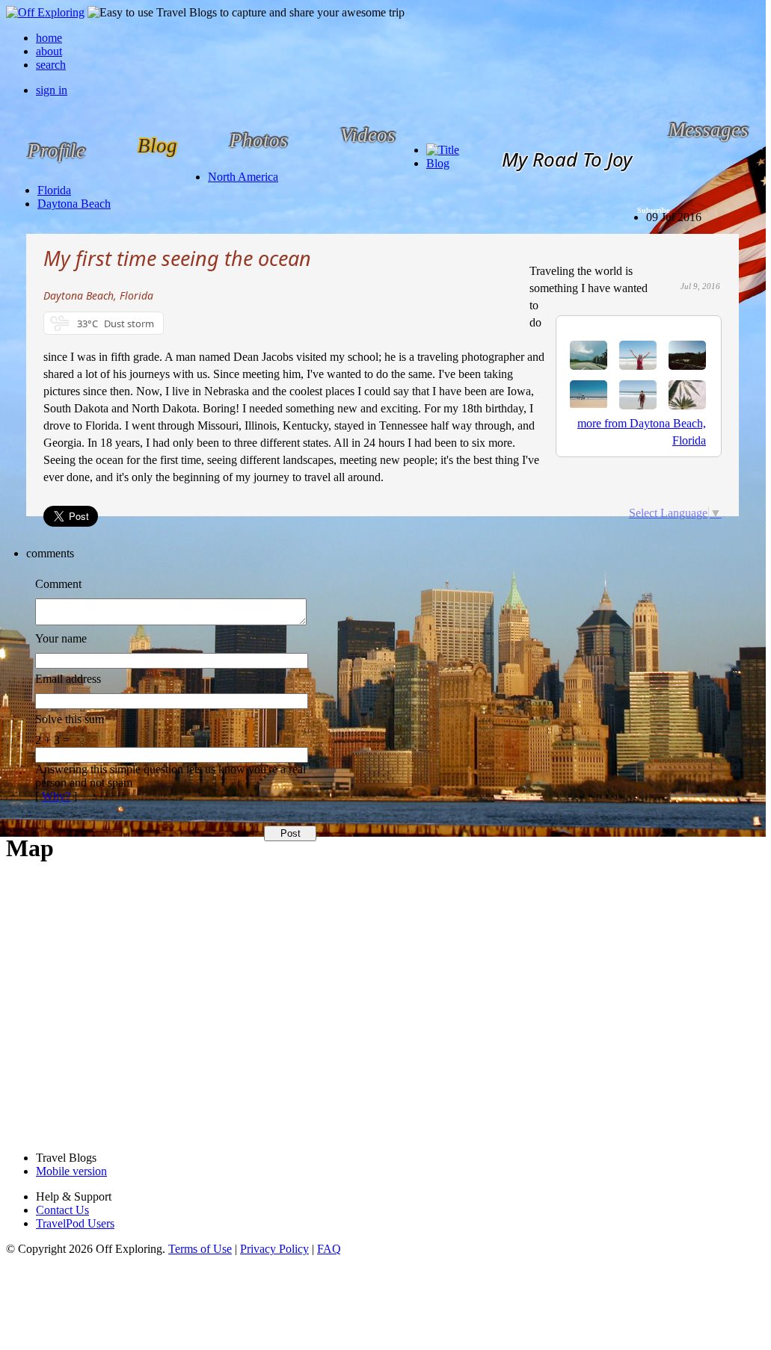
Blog (437, 163)
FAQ (329, 1248)
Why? (56, 796)
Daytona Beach (74, 203)
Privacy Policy (274, 1248)
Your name (61, 638)
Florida (54, 190)
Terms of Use (200, 1248)
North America (243, 176)
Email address (68, 678)
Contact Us (62, 1210)
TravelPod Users (75, 1223)
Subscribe (653, 210)
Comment (58, 584)
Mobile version (71, 1171)
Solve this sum (69, 719)
